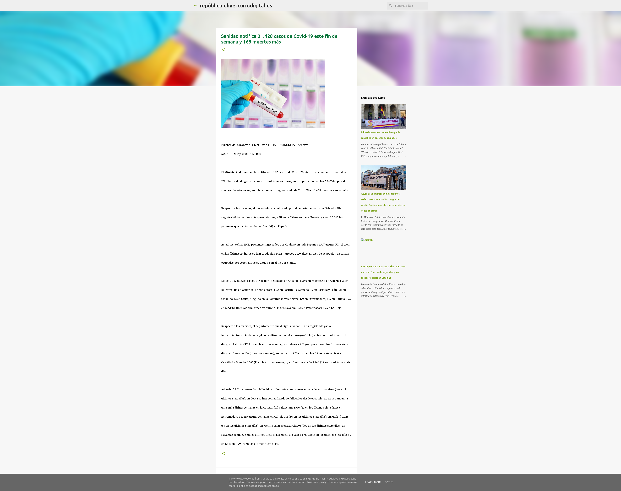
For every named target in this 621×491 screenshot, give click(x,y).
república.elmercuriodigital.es (236, 5)
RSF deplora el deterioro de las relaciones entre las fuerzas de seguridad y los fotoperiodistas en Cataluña (383, 272)
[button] (223, 50)
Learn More (373, 482)
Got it (389, 482)
